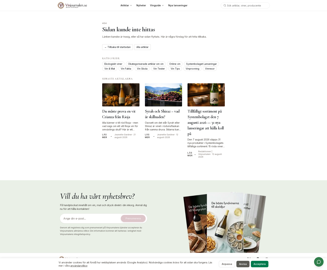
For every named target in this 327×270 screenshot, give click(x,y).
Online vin (174, 63)
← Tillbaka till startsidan (117, 47)
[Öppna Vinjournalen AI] (319, 262)
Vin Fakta (126, 68)
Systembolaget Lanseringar (201, 63)
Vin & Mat (109, 68)
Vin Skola (142, 68)
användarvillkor (78, 265)
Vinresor (210, 68)
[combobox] (245, 5)
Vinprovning (192, 68)
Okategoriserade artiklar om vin (146, 63)
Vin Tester (159, 68)
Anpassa (227, 264)
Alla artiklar (142, 47)
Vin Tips (175, 68)
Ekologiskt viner (113, 63)
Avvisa (243, 264)
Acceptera (260, 264)
